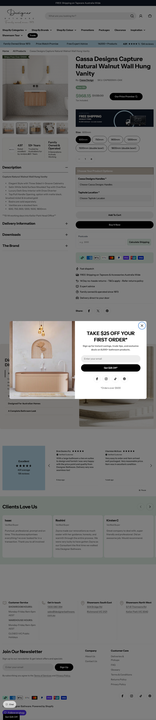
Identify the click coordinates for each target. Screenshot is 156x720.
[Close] (142, 326)
